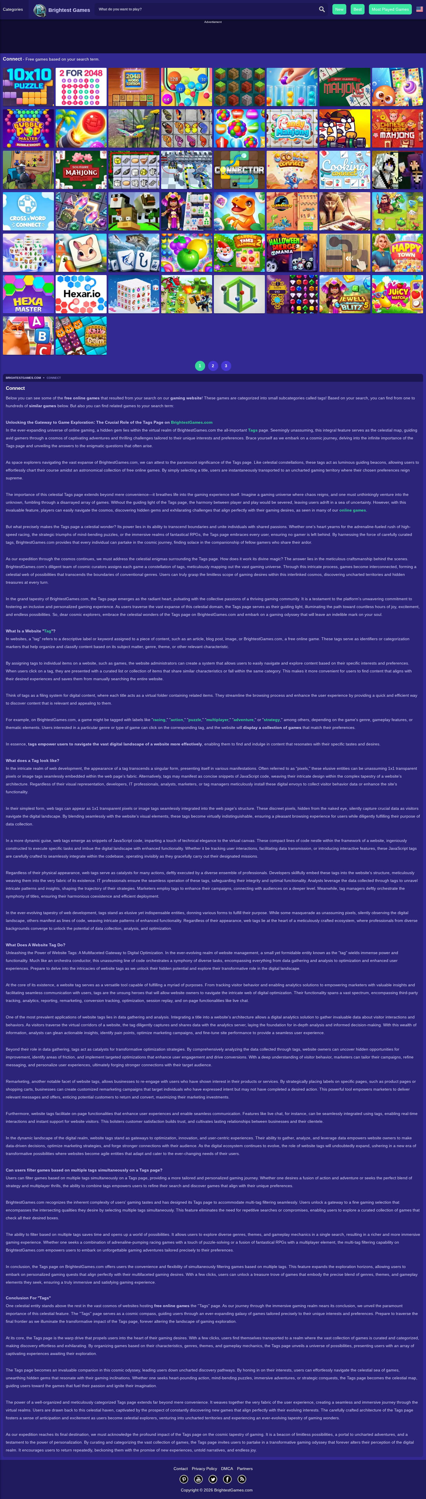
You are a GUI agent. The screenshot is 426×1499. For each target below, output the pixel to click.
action (177, 719)
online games (352, 510)
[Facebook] (227, 1479)
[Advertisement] (213, 37)
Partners (245, 1468)
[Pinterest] (184, 1479)
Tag (47, 631)
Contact (181, 1468)
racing (159, 719)
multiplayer (217, 719)
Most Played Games (390, 9)
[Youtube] (198, 1479)
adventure (244, 719)
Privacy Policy (204, 1468)
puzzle (194, 719)
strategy (272, 719)
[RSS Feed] (242, 1479)
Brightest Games (68, 10)
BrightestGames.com (191, 422)
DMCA (227, 1468)
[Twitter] (213, 1479)
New (339, 9)
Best (358, 9)
